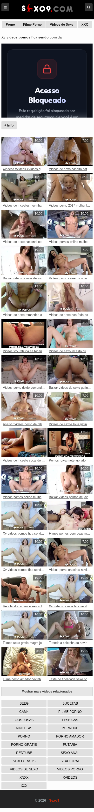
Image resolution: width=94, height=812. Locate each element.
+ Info (9, 125)
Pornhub (70, 728)
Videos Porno (70, 769)
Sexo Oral (70, 761)
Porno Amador (70, 736)
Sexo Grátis (24, 761)
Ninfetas (24, 728)
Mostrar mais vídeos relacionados (47, 691)
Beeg (24, 703)
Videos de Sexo (61, 24)
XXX (84, 24)
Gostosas (24, 720)
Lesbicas (70, 720)
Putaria (70, 744)
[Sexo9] (47, 13)
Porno (10, 24)
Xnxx (24, 777)
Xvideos (70, 777)
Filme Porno (32, 24)
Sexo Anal (70, 753)
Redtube (24, 753)
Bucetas (70, 703)
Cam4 (24, 712)
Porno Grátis (24, 744)
